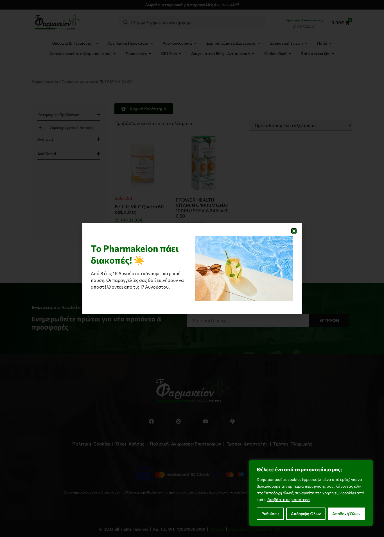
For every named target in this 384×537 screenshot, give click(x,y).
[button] (294, 231)
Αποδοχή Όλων (346, 513)
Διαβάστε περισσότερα (288, 499)
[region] (311, 493)
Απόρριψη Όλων (306, 513)
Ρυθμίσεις (270, 513)
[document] (192, 268)
